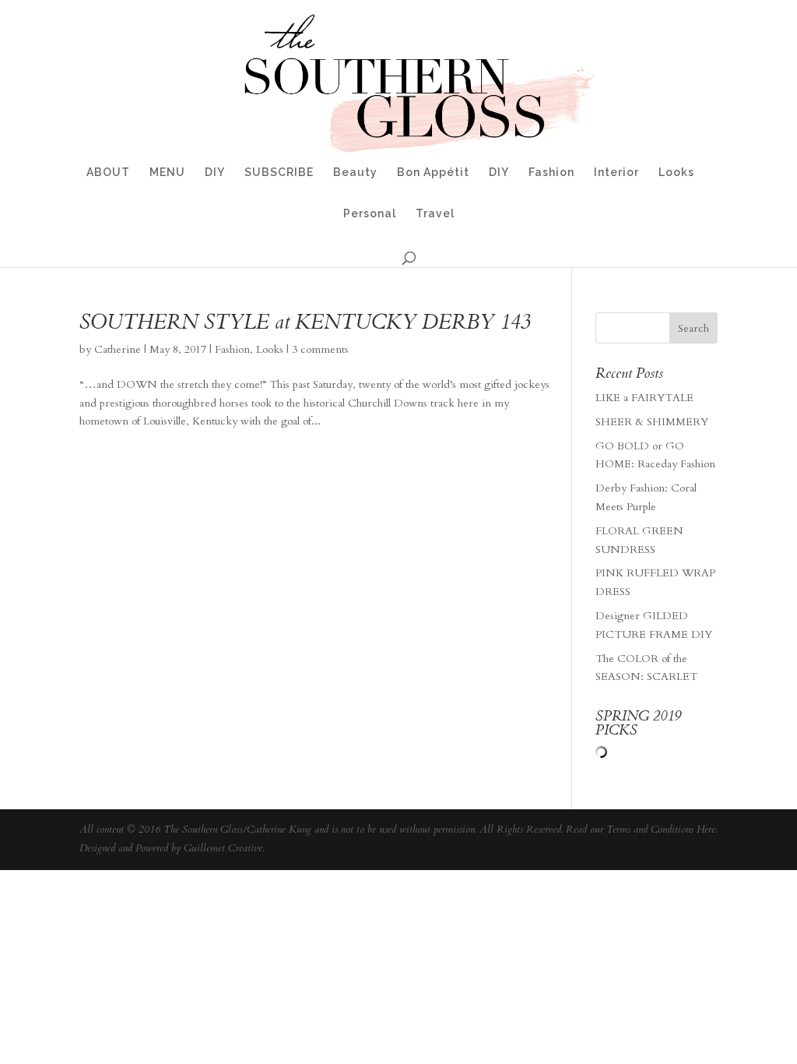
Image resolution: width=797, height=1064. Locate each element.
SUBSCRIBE (279, 172)
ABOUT (108, 172)
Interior (616, 172)
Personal (369, 214)
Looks (676, 172)
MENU (167, 172)
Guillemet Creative (223, 848)
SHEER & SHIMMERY (651, 421)
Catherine (117, 349)
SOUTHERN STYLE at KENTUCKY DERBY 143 (304, 322)
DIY (215, 172)
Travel (435, 214)
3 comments (320, 349)
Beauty (355, 172)
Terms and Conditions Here (660, 830)
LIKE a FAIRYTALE (644, 397)
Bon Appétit (433, 172)
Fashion (551, 172)
